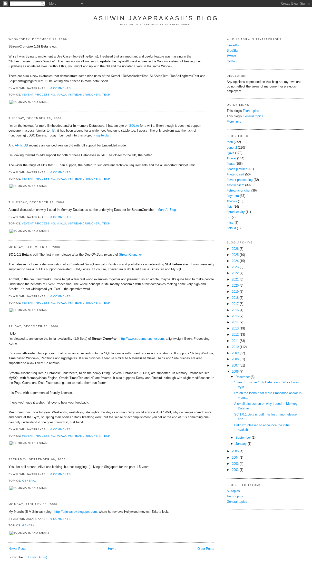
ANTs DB (21, 145)
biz (229, 217)
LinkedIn (233, 45)
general (29, 480)
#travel (231, 158)
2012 (235, 334)
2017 (235, 304)
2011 (235, 341)
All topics (233, 491)
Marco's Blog (166, 210)
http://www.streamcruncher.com (141, 338)
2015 (235, 316)
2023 (235, 267)
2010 (235, 347)
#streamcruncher (84, 94)
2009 (235, 353)
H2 (52, 130)
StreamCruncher (130, 254)
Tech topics (251, 111)
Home (112, 549)
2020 (235, 285)
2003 (235, 463)
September (243, 437)
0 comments (60, 88)
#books (232, 201)
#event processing (38, 94)
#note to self (235, 174)
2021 (235, 279)
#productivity (236, 212)
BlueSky (233, 50)
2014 (235, 322)
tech (106, 94)
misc (230, 222)
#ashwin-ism (235, 185)
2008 (235, 359)
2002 (235, 470)
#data (230, 163)
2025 (235, 255)
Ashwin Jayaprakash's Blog (155, 18)
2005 (235, 451)
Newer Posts (18, 549)
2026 (235, 249)
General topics (253, 116)
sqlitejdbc (103, 135)
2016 (235, 310)
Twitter (231, 56)
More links (234, 121)
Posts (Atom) (37, 557)
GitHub (231, 61)
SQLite (134, 125)
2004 (235, 457)
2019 (235, 291)
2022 (235, 273)
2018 (235, 298)
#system (233, 196)
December (242, 377)
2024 (235, 261)
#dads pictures (237, 169)
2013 (235, 328)
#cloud (231, 228)
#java (61, 94)
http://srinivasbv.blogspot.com (75, 511)
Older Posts (205, 549)
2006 (235, 371)
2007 (235, 365)
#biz (230, 206)
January (241, 443)
